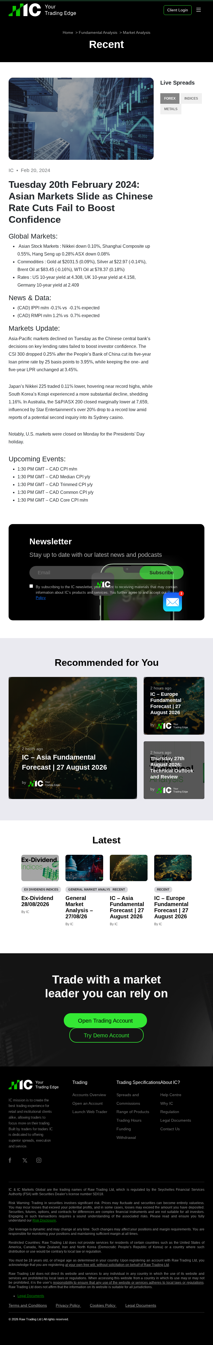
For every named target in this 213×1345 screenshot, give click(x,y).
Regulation (169, 1111)
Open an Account (87, 1103)
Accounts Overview (89, 1095)
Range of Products (132, 1111)
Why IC (166, 1103)
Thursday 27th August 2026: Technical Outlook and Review (171, 768)
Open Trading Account (105, 1021)
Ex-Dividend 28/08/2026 (37, 901)
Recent (106, 44)
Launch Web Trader (89, 1111)
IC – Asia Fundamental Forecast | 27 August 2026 (64, 762)
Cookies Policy (103, 1305)
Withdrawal (126, 1137)
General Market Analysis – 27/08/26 (79, 907)
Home (68, 32)
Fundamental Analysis (98, 32)
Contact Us (170, 1129)
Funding (123, 1129)
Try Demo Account (106, 1035)
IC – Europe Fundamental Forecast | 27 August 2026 (165, 703)
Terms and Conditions (28, 1305)
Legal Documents (175, 1120)
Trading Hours (128, 1120)
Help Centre (170, 1095)
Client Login (177, 10)
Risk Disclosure (44, 1220)
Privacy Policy (68, 1305)
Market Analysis (136, 32)
